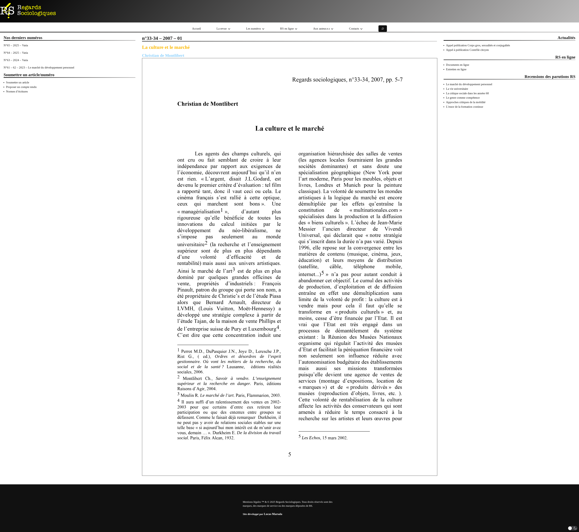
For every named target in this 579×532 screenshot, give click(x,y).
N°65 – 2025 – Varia (16, 45)
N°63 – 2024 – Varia (16, 60)
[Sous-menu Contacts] (361, 28)
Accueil (196, 28)
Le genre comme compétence (463, 97)
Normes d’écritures (17, 91)
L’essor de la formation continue (464, 106)
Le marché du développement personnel (469, 84)
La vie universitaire (457, 88)
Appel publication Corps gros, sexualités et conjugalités (478, 45)
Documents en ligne (457, 64)
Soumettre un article (17, 82)
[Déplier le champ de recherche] (382, 28)
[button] (572, 528)
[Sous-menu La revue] (229, 28)
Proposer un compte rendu (21, 87)
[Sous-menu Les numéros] (263, 28)
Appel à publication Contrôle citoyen (467, 49)
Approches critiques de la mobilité (465, 102)
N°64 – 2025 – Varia (16, 52)
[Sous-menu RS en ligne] (296, 28)
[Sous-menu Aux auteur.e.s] (332, 28)
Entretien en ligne (456, 69)
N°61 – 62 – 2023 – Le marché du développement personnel (39, 67)
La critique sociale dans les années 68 (467, 93)
